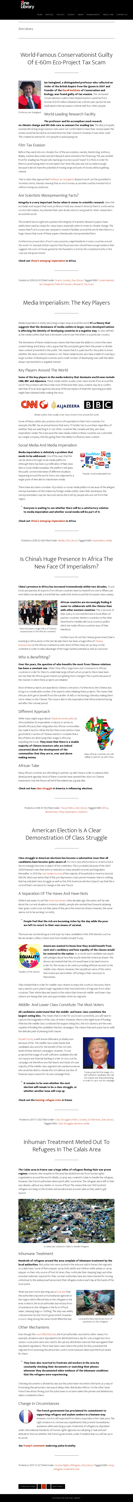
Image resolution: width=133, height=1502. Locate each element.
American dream (57, 900)
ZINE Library (27, 5)
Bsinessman (51, 812)
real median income (52, 873)
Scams (58, 280)
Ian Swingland (46, 284)
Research (78, 284)
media (108, 540)
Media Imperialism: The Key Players (66, 303)
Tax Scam (89, 284)
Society (66, 280)
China (63, 808)
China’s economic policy (63, 718)
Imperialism (98, 540)
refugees (58, 1469)
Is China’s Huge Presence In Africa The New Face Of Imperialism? (66, 563)
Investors (83, 812)
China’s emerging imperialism (48, 261)
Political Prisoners (63, 284)
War (77, 1469)
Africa (105, 808)
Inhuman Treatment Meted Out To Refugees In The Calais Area (66, 1146)
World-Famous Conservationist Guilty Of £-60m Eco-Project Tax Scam (67, 59)
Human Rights (62, 1465)
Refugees (75, 1465)
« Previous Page (27, 1487)
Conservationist (106, 280)
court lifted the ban (46, 1334)
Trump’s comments (34, 1446)
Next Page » (58, 1487)
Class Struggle (62, 1119)
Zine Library (77, 280)
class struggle (44, 788)
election (78, 1123)
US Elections (94, 1119)
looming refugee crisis (48, 1100)
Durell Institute (71, 90)
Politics (70, 808)
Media (61, 540)
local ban (61, 1292)
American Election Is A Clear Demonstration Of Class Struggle (66, 834)
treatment (69, 1469)
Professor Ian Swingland (61, 179)
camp (111, 1465)
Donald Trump (25, 1039)
